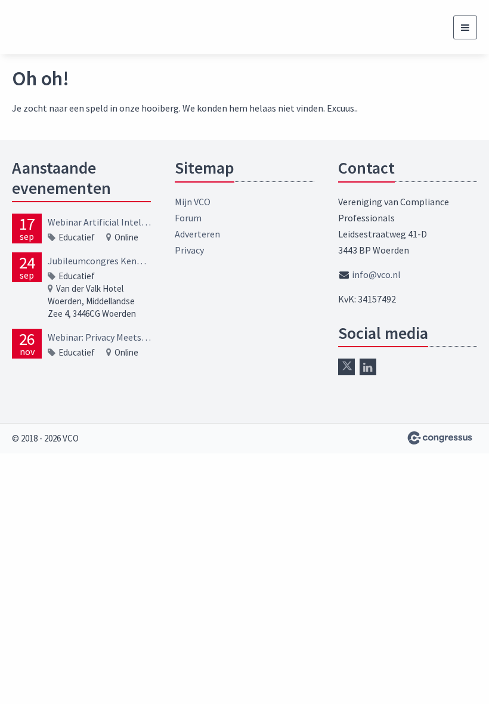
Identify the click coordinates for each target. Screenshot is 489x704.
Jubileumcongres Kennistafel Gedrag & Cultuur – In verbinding (99, 261)
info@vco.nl (376, 274)
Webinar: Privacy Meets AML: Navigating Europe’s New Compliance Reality (99, 337)
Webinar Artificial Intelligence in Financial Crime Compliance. (99, 222)
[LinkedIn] (368, 367)
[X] (346, 367)
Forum (188, 218)
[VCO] (56, 27)
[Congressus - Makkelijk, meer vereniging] (440, 437)
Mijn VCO (193, 202)
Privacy (189, 250)
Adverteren (197, 234)
